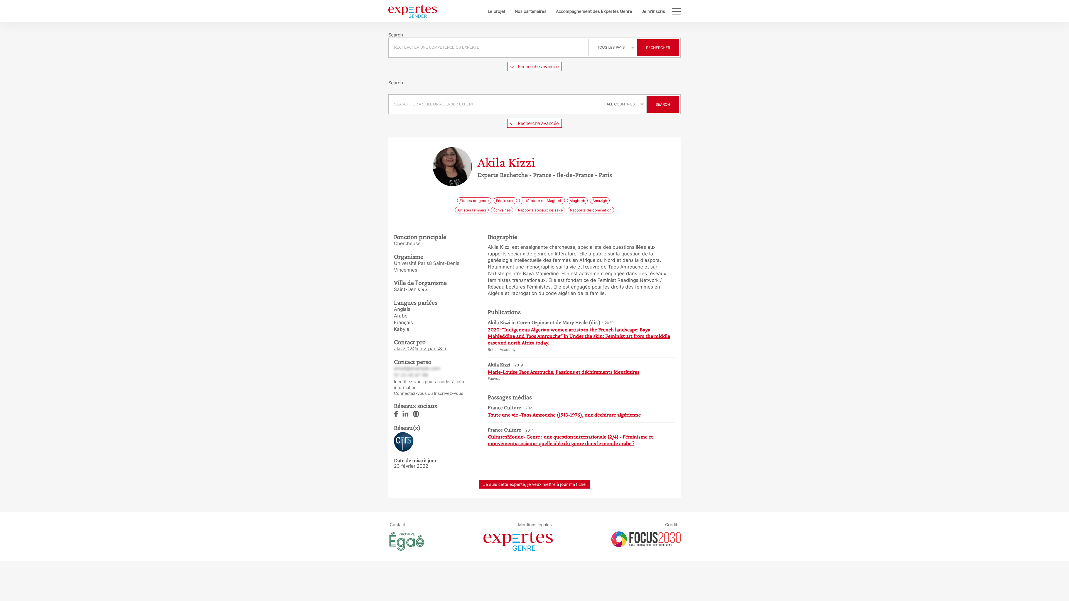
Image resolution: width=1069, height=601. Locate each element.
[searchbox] (489, 47)
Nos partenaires (530, 11)
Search (663, 104)
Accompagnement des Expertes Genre (594, 11)
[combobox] (489, 47)
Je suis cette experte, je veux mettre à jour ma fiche (534, 484)
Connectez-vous (410, 393)
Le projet (496, 11)
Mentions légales (535, 524)
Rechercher (658, 47)
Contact (397, 524)
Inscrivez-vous (448, 393)
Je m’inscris (653, 11)
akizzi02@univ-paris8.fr (420, 348)
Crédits (672, 524)
